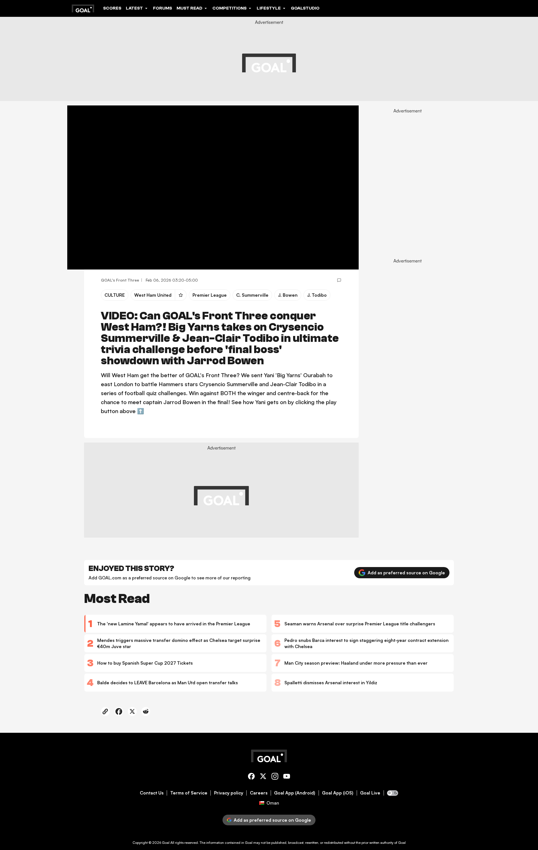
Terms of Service (188, 793)
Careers (259, 793)
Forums (162, 8)
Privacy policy (228, 793)
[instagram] (274, 777)
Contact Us (152, 793)
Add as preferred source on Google (406, 572)
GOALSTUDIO (305, 8)
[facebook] (251, 777)
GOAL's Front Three (120, 280)
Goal (166, 842)
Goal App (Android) (294, 793)
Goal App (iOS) (337, 793)
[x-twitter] (263, 777)
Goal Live (370, 793)
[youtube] (286, 777)
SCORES (112, 8)
